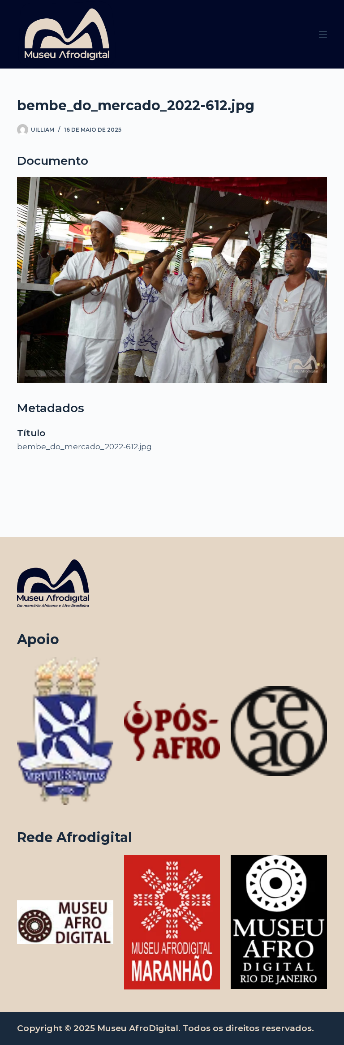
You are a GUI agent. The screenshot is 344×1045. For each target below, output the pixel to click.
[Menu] (323, 34)
